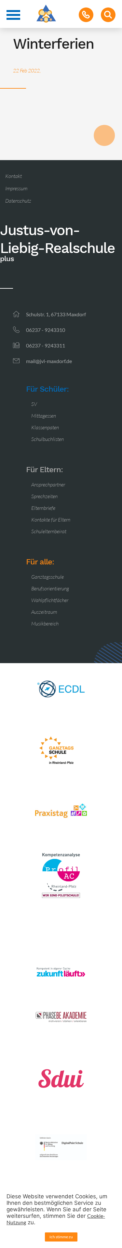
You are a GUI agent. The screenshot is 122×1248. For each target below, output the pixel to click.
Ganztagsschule (47, 577)
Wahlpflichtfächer (49, 600)
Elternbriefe (43, 508)
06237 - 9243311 (45, 345)
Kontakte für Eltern (50, 519)
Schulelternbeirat (48, 531)
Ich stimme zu (61, 1236)
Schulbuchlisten (47, 439)
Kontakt (13, 176)
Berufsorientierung (50, 588)
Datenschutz (18, 200)
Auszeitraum (44, 612)
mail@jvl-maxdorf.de (49, 361)
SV (34, 404)
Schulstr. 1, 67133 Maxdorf (56, 314)
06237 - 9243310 (45, 330)
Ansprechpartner (48, 484)
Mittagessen (43, 415)
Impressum (16, 188)
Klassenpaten (45, 427)
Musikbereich (45, 623)
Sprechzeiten (44, 496)
